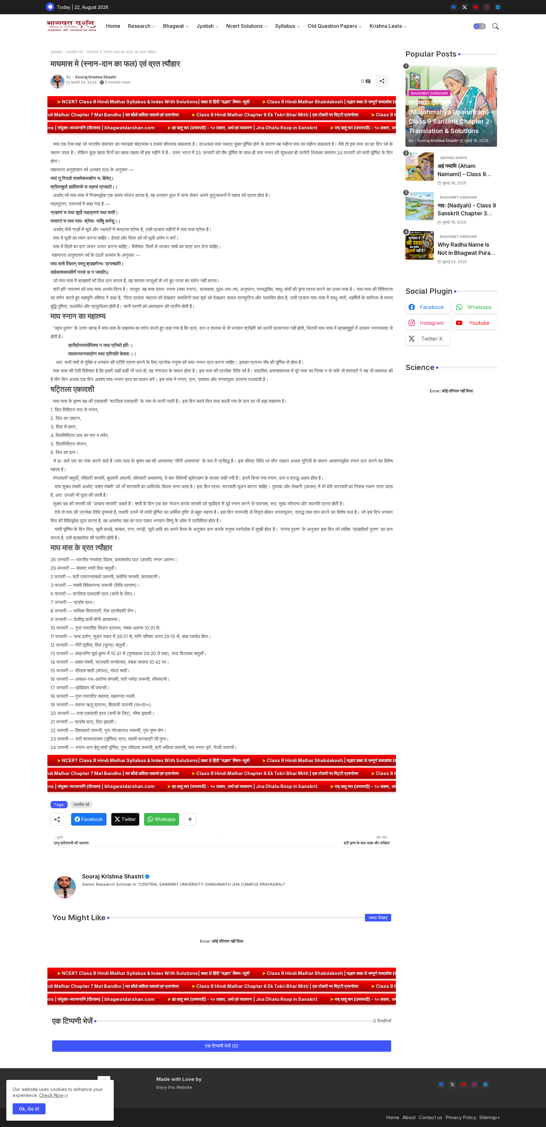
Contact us (430, 1117)
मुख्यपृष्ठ (56, 51)
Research (139, 26)
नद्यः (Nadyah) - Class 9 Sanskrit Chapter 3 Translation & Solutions (467, 210)
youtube (479, 323)
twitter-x (432, 339)
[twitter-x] (465, 7)
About (409, 1117)
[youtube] (476, 7)
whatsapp (479, 307)
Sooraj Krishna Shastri (113, 876)
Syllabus (285, 26)
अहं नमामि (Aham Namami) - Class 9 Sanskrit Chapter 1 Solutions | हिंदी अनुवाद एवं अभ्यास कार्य (466, 170)
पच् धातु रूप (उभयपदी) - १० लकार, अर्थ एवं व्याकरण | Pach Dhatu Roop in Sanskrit (339, 127)
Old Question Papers (332, 26)
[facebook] (454, 7)
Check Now (51, 1095)
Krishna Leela (386, 26)
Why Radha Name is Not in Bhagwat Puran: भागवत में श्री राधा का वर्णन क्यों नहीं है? (467, 249)
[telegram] (498, 7)
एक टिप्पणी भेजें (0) (222, 1046)
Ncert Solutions (244, 26)
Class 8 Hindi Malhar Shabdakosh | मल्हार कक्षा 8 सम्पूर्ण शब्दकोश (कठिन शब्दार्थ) (279, 101)
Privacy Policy (461, 1117)
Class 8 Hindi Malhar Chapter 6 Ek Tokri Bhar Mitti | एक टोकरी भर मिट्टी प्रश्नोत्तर (340, 114)
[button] (479, 26)
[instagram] (487, 7)
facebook (432, 307)
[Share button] (190, 819)
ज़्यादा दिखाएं (378, 917)
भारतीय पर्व (74, 51)
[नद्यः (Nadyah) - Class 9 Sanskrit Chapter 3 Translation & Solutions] (419, 206)
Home (113, 26)
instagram (432, 323)
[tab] (113, 26)
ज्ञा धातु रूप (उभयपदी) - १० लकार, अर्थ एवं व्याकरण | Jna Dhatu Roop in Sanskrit (174, 127)
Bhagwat (173, 26)
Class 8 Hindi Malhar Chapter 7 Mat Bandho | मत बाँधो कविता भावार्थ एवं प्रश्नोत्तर (164, 114)
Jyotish (205, 26)
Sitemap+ (489, 1117)
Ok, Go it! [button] (29, 1109)
